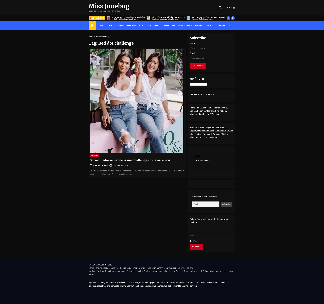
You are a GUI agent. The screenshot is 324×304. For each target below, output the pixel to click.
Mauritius (194, 114)
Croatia (224, 108)
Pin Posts (211, 25)
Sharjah (199, 111)
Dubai (192, 111)
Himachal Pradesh (205, 131)
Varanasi (216, 134)
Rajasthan (210, 127)
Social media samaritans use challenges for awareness (130, 160)
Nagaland (207, 134)
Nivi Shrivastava (100, 165)
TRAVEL (100, 25)
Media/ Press (184, 25)
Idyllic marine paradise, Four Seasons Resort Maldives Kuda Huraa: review (171, 18)
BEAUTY (157, 25)
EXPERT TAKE (169, 25)
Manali (230, 131)
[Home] (92, 25)
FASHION (120, 25)
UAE (209, 114)
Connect (199, 25)
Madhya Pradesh (197, 127)
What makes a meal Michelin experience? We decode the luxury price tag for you (131, 18)
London (202, 114)
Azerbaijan (206, 108)
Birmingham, (221, 111)
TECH (148, 25)
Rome (192, 108)
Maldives (216, 108)
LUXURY (110, 25)
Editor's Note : (204, 160)
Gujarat (193, 131)
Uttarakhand (220, 131)
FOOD (141, 25)
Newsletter (224, 25)
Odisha (224, 134)
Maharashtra (221, 127)
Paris (198, 108)
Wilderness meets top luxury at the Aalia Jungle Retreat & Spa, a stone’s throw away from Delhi (211, 19)
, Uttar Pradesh (176, 271)
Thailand (215, 114)
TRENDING (131, 25)
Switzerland (209, 111)
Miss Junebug (109, 6)
